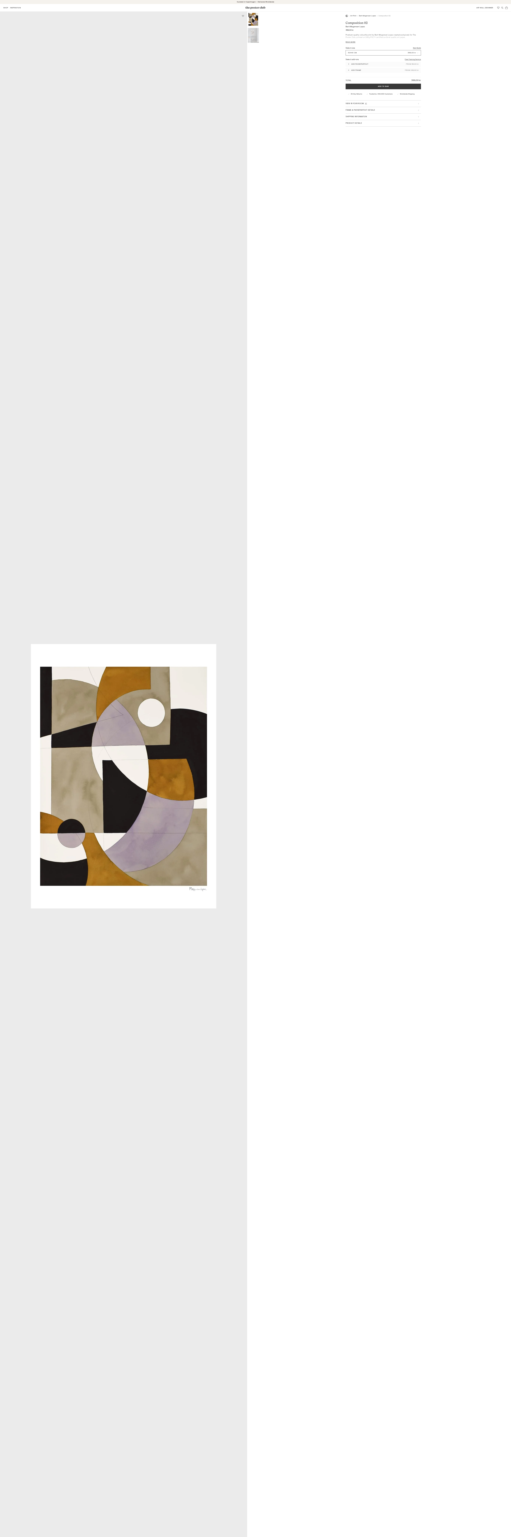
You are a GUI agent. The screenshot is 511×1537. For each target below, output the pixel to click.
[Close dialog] (304, 728)
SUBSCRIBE (282, 788)
